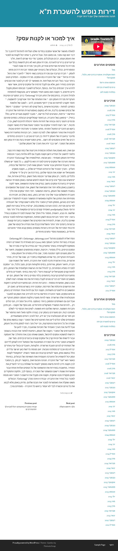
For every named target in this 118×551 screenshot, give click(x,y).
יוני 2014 (111, 210)
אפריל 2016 (110, 129)
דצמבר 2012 (110, 286)
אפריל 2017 (110, 115)
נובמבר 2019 (109, 105)
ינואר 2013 (111, 281)
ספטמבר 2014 (109, 195)
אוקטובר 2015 (109, 157)
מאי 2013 (111, 267)
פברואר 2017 (109, 124)
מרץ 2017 (111, 120)
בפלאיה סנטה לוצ (107, 92)
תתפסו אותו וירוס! (107, 82)
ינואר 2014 (110, 233)
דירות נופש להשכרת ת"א (77, 11)
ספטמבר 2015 (109, 162)
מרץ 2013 (111, 271)
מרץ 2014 (111, 224)
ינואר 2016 (110, 143)
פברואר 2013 (109, 276)
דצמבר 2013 (110, 238)
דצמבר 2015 (110, 148)
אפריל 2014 (110, 219)
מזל (113, 69)
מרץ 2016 (111, 134)
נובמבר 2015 (110, 153)
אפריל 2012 (110, 290)
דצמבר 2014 (110, 186)
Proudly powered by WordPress (26, 542)
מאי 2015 (111, 176)
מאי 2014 (111, 214)
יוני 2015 (112, 172)
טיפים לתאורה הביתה (106, 87)
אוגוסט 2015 (110, 167)
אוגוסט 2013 (110, 257)
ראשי (111, 545)
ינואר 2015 (111, 181)
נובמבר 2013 (110, 243)
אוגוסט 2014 (110, 200)
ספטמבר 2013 (109, 252)
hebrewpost (65, 393)
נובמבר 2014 (110, 191)
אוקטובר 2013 (109, 248)
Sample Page (99, 545)
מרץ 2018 (111, 110)
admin (52, 45)
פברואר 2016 (109, 138)
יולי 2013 (111, 262)
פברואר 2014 (109, 229)
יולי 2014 (111, 205)
